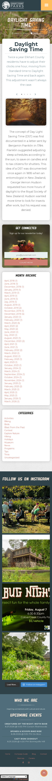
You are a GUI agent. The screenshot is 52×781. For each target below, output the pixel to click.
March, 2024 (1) (11, 371)
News (7, 445)
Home (7, 754)
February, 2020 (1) (13, 320)
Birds (6, 424)
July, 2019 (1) (10, 302)
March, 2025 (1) (11, 389)
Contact (43, 754)
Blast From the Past (14, 427)
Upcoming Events (26, 715)
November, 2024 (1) (14, 380)
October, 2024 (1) (13, 377)
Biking (7, 421)
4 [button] (30, 94)
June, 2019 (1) (11, 299)
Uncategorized (11, 457)
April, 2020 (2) (11, 326)
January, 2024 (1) (12, 368)
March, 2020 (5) (12, 323)
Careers (32, 758)
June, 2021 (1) (11, 347)
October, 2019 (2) (13, 308)
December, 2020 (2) (14, 341)
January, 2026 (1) (12, 398)
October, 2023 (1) (12, 365)
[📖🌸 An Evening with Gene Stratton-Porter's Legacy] (26, 656)
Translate (23, 779)
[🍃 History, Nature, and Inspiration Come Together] (26, 558)
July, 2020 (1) (10, 335)
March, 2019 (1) (11, 293)
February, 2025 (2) (13, 386)
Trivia (6, 454)
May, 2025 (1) (10, 395)
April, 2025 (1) (10, 392)
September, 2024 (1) (14, 374)
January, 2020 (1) (12, 317)
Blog (34, 754)
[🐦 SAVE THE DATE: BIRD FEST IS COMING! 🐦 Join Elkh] (26, 509)
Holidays (36, 33)
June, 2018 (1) (11, 283)
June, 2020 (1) (11, 332)
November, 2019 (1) (14, 311)
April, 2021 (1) (10, 344)
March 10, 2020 (20, 33)
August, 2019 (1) (12, 305)
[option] (26, 112)
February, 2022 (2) (13, 350)
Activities (8, 418)
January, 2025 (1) (12, 383)
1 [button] (21, 94)
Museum (8, 442)
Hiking (7, 436)
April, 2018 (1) (10, 280)
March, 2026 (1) (11, 401)
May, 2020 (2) (11, 329)
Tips (6, 451)
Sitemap (20, 758)
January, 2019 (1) (12, 290)
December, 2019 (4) (14, 314)
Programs (9, 448)
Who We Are (26, 700)
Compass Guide (21, 754)
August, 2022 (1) (12, 356)
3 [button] (27, 94)
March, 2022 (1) (11, 353)
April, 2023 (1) (10, 362)
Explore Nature (11, 433)
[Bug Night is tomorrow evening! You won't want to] (26, 607)
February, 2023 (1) (13, 359)
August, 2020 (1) (12, 338)
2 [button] (24, 94)
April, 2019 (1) (10, 296)
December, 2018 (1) (14, 286)
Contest (8, 430)
